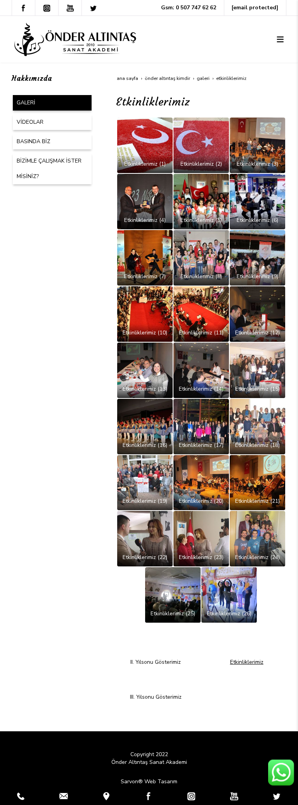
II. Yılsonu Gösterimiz (155, 662)
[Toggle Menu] (280, 39)
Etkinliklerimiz (246, 662)
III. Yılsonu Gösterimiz (156, 697)
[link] (21, 796)
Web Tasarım (160, 781)
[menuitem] (52, 103)
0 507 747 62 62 (196, 7)
